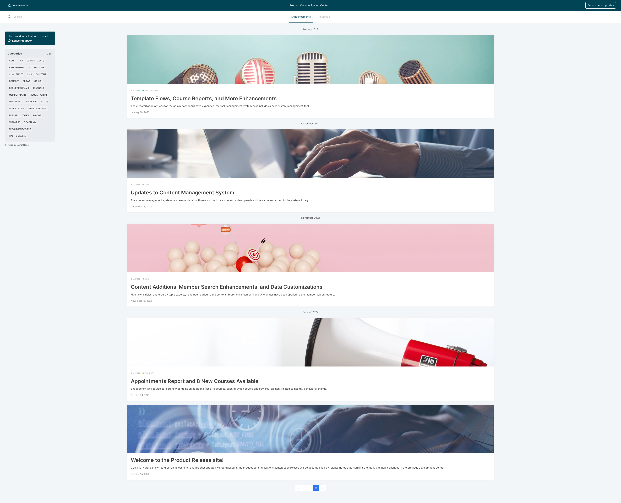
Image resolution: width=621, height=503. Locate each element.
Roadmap (324, 16)
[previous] (298, 488)
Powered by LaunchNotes (17, 145)
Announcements (301, 16)
